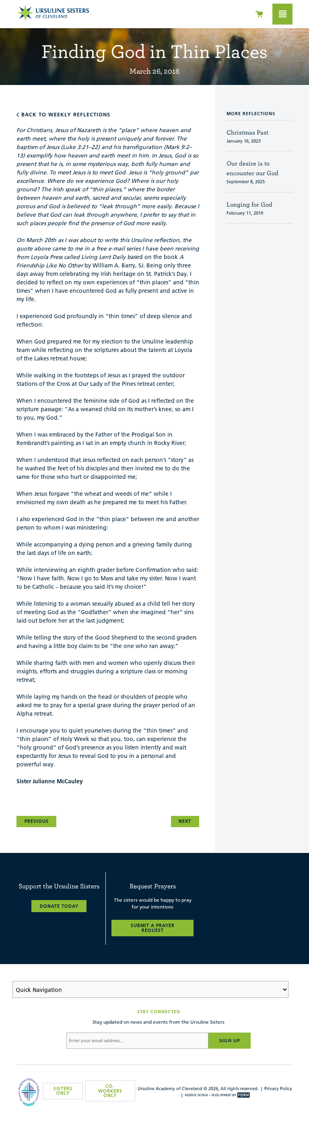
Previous (37, 821)
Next (185, 821)
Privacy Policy (278, 1088)
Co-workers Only (110, 1090)
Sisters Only (63, 1091)
